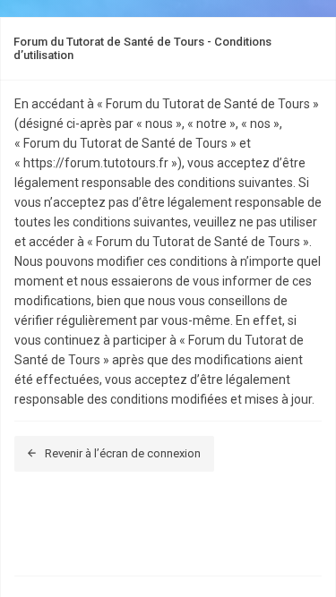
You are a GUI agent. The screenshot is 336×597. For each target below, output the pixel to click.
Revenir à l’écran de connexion (123, 453)
